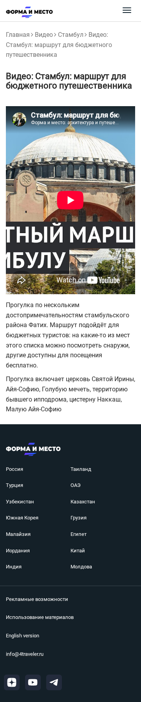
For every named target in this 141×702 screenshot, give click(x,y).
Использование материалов (40, 617)
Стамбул (70, 34)
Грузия (78, 518)
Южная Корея (22, 518)
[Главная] (26, 12)
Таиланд (80, 469)
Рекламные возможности (37, 599)
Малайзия (18, 534)
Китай (77, 551)
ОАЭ (75, 485)
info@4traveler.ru (24, 654)
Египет (78, 534)
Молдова (81, 567)
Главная (18, 34)
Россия (14, 469)
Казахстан (82, 502)
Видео (44, 34)
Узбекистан (20, 502)
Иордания (18, 551)
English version (22, 636)
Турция (14, 485)
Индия (14, 567)
